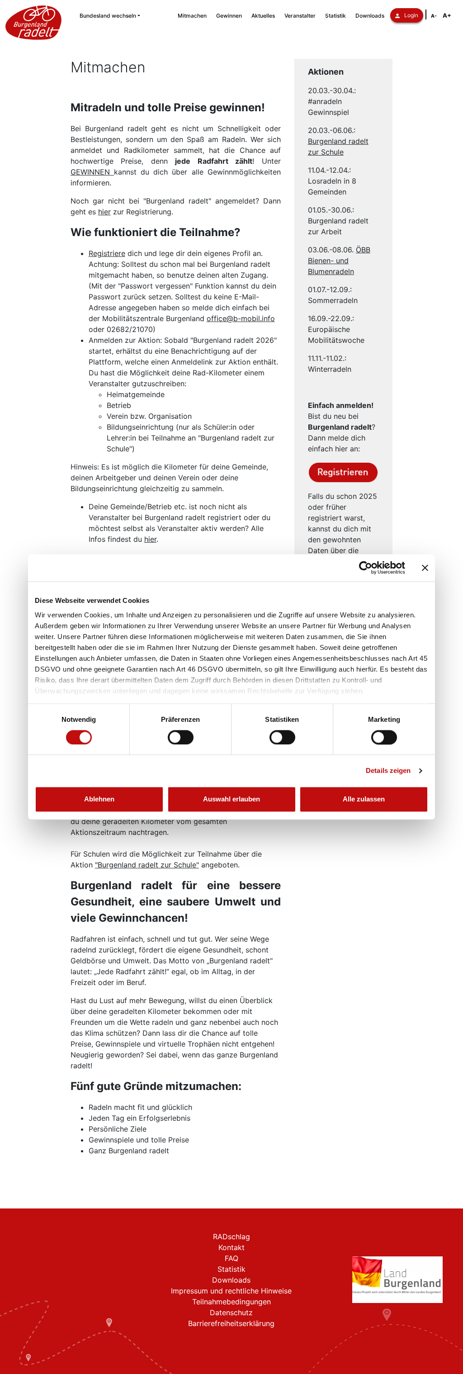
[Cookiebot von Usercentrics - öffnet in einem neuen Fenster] (365, 567)
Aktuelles (263, 15)
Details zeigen (388, 770)
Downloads (369, 15)
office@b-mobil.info (241, 318)
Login (411, 15)
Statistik (335, 15)
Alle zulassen (364, 799)
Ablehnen (99, 799)
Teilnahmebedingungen (231, 1301)
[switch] (181, 737)
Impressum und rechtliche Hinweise (231, 1290)
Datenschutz (231, 1312)
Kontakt (231, 1247)
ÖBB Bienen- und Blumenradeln (339, 260)
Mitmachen (192, 15)
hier (104, 211)
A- (434, 16)
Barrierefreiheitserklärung (231, 1323)
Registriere (107, 253)
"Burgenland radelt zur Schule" (147, 864)
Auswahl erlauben (231, 799)
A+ (447, 15)
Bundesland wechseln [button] (108, 15)
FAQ (231, 1258)
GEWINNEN (92, 171)
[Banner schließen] (425, 567)
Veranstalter (300, 15)
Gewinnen (229, 15)
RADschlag (231, 1236)
